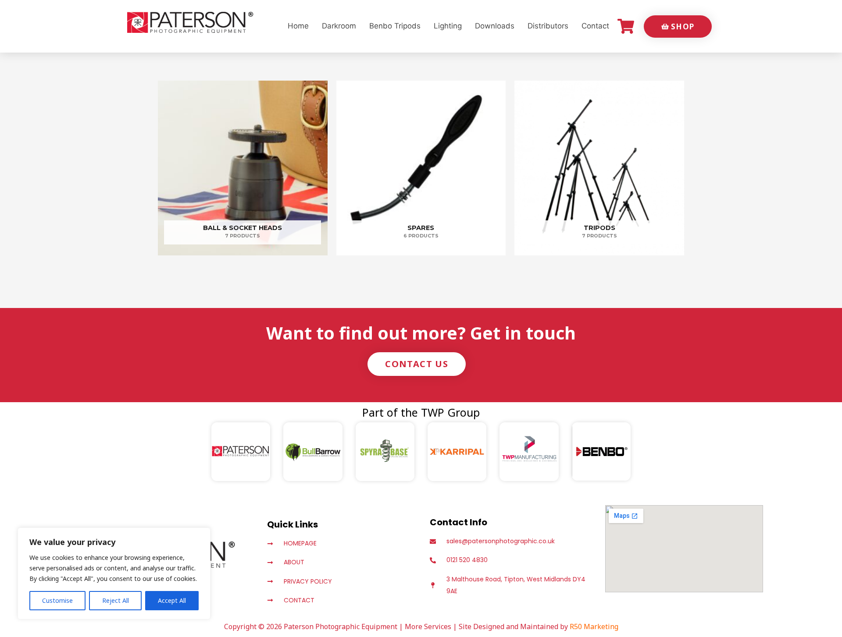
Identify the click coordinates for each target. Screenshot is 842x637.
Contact (595, 25)
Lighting (448, 25)
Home (298, 25)
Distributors (548, 25)
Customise (57, 600)
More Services (428, 626)
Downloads (494, 25)
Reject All (115, 600)
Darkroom (339, 25)
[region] (114, 573)
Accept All (172, 600)
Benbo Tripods (395, 25)
